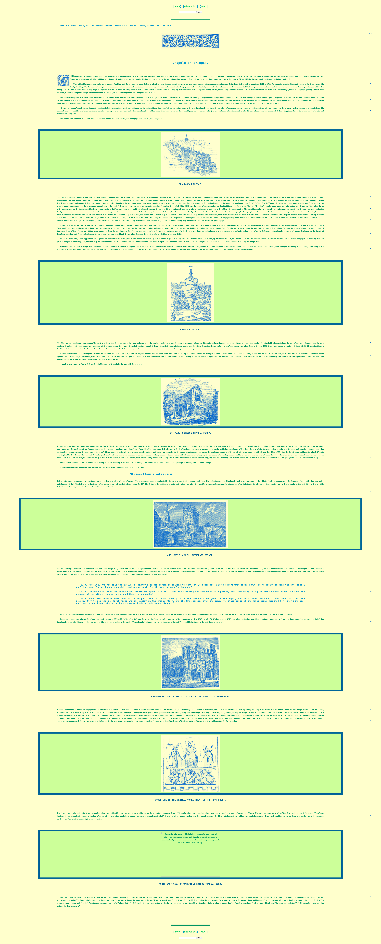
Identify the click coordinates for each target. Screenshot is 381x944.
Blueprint (190, 6)
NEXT (203, 6)
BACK (177, 6)
